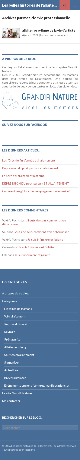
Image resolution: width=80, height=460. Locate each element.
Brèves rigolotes (15, 378)
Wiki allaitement (15, 316)
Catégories (9, 301)
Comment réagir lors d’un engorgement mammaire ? (36, 191)
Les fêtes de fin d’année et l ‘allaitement (28, 160)
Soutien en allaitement (19, 355)
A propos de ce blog (15, 293)
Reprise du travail (15, 324)
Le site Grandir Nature (17, 393)
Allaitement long (15, 347)
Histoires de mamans (18, 308)
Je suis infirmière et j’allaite (45, 239)
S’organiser (11, 362)
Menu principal (75, 5)
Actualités (11, 370)
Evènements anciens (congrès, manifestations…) (36, 385)
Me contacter (11, 401)
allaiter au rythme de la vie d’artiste (48, 30)
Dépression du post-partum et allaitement (30, 168)
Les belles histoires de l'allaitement (31, 5)
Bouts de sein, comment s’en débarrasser (41, 232)
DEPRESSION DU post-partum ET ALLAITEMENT (35, 183)
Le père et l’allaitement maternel (23, 176)
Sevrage (9, 331)
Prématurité (12, 339)
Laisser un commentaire (54, 35)
